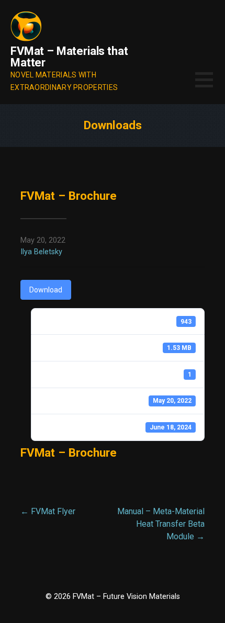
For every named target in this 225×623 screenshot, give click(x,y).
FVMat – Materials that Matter (69, 56)
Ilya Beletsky (41, 251)
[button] (210, 86)
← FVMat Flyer (47, 511)
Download (45, 290)
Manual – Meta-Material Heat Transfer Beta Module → (161, 523)
